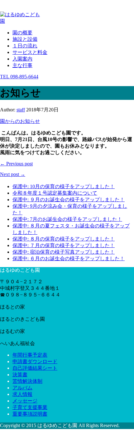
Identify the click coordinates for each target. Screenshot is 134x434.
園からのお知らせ (20, 121)
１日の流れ (24, 45)
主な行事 (22, 65)
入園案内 (22, 58)
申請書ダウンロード (34, 361)
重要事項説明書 (29, 414)
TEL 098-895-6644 (19, 76)
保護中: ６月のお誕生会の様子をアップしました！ (68, 258)
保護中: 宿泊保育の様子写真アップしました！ (63, 252)
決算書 (19, 374)
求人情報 (22, 394)
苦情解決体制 (27, 381)
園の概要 (22, 32)
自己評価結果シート (34, 368)
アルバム (22, 387)
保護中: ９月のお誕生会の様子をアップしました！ (68, 199)
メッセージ (24, 400)
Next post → (12, 174)
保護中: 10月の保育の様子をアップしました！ (63, 186)
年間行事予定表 (29, 355)
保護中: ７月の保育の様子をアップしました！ (63, 245)
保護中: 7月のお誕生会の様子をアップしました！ (67, 219)
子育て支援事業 (29, 407)
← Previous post (16, 163)
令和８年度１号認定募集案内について (54, 193)
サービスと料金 (29, 52)
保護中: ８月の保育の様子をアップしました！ (63, 238)
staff (21, 109)
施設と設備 (24, 39)
